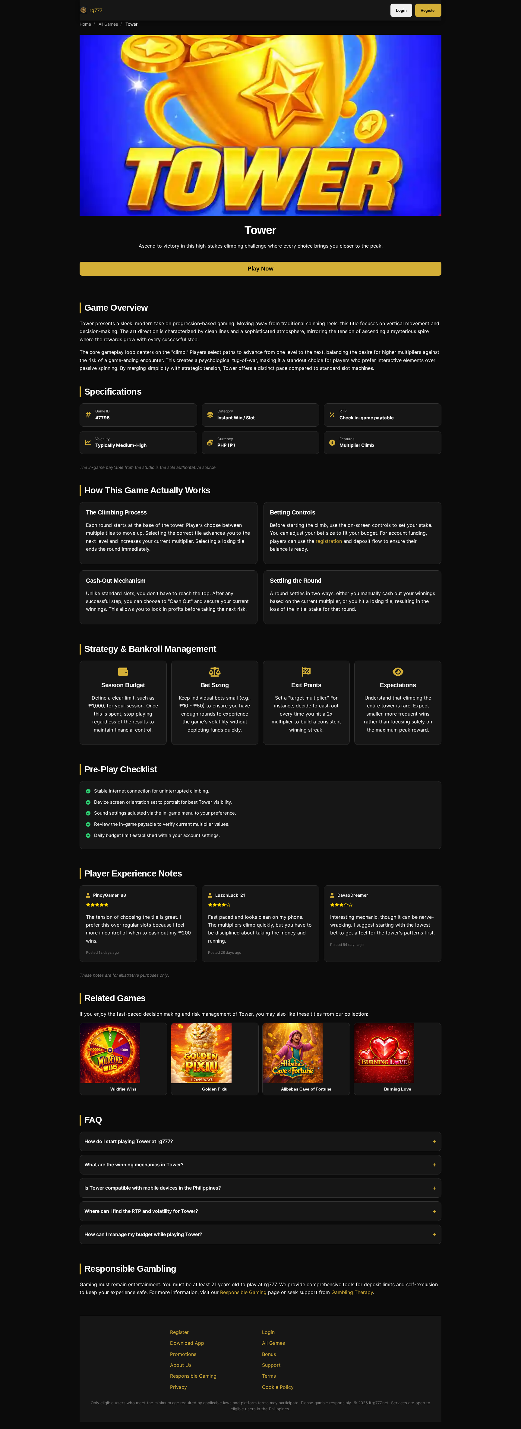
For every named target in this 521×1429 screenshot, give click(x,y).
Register (428, 10)
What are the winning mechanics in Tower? (134, 1164)
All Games (108, 24)
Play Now (260, 269)
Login (401, 10)
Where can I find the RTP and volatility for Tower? (141, 1211)
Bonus (269, 1354)
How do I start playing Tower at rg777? (128, 1141)
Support (271, 1365)
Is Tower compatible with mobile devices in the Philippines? (152, 1188)
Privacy (178, 1387)
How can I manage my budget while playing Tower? (143, 1234)
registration (329, 541)
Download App (187, 1343)
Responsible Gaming (243, 1292)
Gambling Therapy (352, 1292)
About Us (180, 1365)
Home (85, 24)
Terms (269, 1376)
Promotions (183, 1354)
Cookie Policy (278, 1387)
